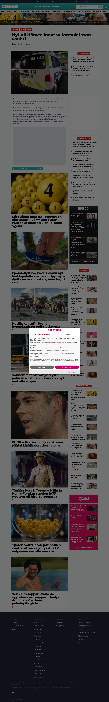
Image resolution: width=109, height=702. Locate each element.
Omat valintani (42, 367)
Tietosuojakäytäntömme (72, 372)
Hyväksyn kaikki (67, 367)
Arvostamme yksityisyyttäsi (42, 334)
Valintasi (67, 334)
